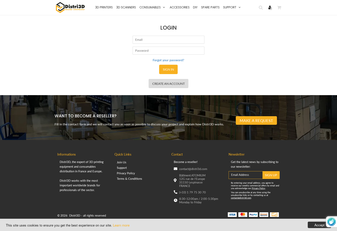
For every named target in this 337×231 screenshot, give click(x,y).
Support (229, 7)
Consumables (150, 7)
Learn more (121, 225)
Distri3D (74, 215)
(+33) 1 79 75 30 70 (192, 192)
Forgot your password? (168, 60)
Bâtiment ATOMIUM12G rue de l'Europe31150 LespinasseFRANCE (192, 180)
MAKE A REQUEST (256, 120)
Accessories (180, 7)
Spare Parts (210, 7)
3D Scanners (126, 7)
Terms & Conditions (129, 178)
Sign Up (271, 175)
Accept (319, 224)
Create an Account (168, 83)
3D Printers (104, 7)
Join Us (121, 162)
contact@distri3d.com (193, 169)
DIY (195, 7)
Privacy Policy (126, 173)
